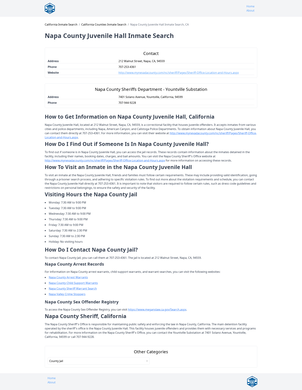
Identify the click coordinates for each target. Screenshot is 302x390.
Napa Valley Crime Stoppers (67, 294)
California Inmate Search (61, 24)
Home (250, 6)
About (250, 10)
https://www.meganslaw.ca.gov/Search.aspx (157, 309)
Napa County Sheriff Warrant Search (73, 288)
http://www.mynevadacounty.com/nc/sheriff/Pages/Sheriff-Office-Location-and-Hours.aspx (178, 73)
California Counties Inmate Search (103, 24)
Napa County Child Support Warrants (73, 283)
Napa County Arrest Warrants (68, 277)
